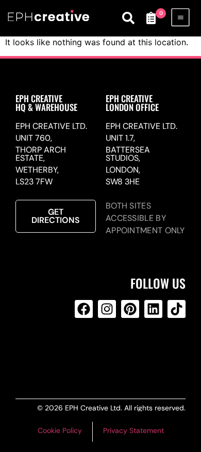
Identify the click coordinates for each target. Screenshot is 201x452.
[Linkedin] (153, 309)
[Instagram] (107, 309)
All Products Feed (105, 350)
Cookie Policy (60, 430)
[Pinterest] (130, 309)
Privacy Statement (133, 430)
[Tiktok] (176, 309)
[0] (151, 18)
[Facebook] (84, 309)
